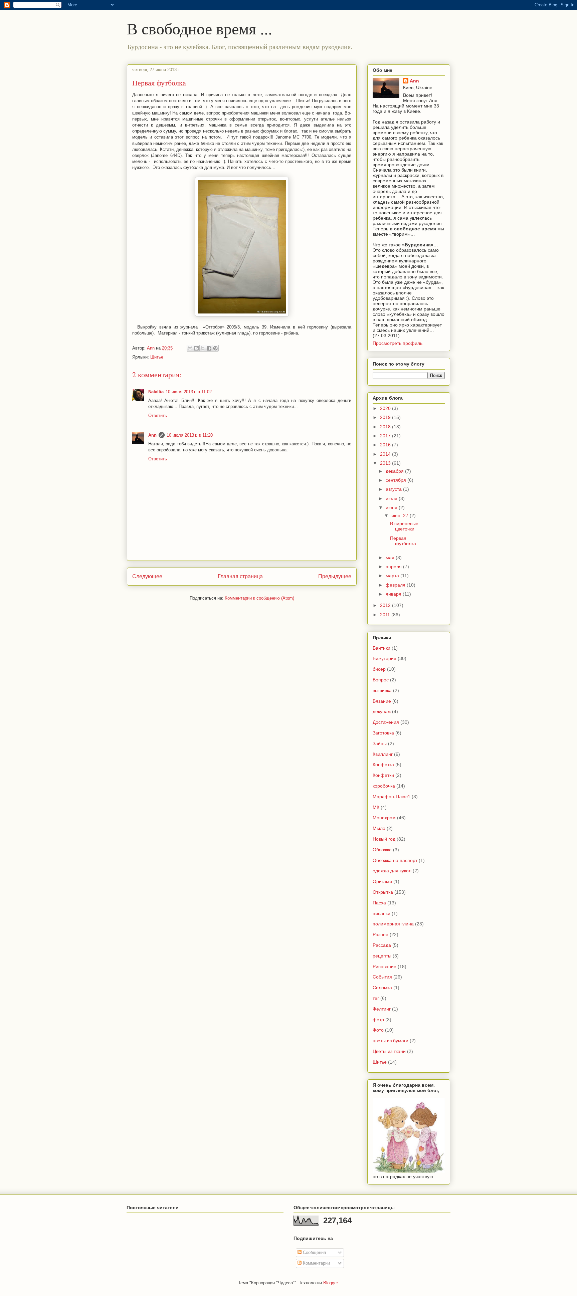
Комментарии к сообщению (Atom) (259, 598)
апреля (394, 566)
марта (393, 575)
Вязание (382, 701)
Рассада (382, 945)
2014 (386, 454)
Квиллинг (383, 754)
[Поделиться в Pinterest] (215, 348)
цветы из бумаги (390, 1040)
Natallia (156, 391)
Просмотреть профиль (397, 343)
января (394, 594)
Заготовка (383, 732)
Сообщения (314, 1252)
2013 (386, 463)
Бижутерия (384, 658)
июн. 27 (400, 515)
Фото (378, 1030)
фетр (378, 1019)
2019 (386, 417)
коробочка (384, 786)
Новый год (384, 839)
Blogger (330, 1282)
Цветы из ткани (389, 1051)
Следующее (147, 576)
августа (394, 489)
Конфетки (383, 775)
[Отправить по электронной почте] (190, 348)
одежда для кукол (392, 870)
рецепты (382, 955)
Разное (380, 934)
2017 (386, 435)
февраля (396, 585)
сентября (396, 480)
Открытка (383, 892)
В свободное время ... (199, 28)
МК (376, 807)
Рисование (384, 966)
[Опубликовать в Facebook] (209, 348)
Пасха (379, 902)
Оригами (382, 881)
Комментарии (316, 1263)
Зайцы (380, 743)
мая (391, 557)
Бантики (381, 648)
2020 (386, 408)
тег (376, 998)
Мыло (379, 828)
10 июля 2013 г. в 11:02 (189, 391)
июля (392, 498)
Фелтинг (382, 1009)
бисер (379, 669)
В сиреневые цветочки (404, 526)
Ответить (157, 415)
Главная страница (240, 576)
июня (392, 507)
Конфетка (383, 764)
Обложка (382, 849)
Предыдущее (334, 576)
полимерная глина (393, 923)
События (382, 977)
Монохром (384, 817)
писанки (381, 913)
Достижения (386, 722)
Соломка (382, 987)
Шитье (156, 357)
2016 (386, 444)
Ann (152, 435)
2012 (386, 605)
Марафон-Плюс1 (391, 796)
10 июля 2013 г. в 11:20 (190, 435)
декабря (395, 471)
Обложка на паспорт (395, 860)
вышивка (382, 690)
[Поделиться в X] (202, 348)
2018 (386, 426)
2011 (385, 614)
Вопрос (381, 679)
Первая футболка (403, 541)
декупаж (382, 711)
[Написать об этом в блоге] (196, 348)
